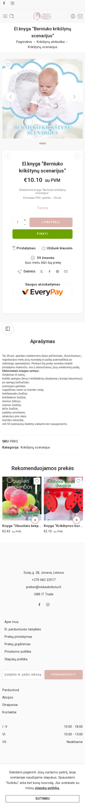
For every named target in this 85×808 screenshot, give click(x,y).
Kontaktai (9, 712)
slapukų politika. (47, 788)
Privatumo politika (18, 652)
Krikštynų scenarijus (42, 47)
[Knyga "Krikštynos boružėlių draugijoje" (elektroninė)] (63, 498)
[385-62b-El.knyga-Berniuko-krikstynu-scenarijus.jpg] (42, 98)
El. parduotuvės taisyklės (23, 629)
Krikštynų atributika (51, 42)
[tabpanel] (42, 100)
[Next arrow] (74, 97)
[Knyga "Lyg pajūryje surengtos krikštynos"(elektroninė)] (8, 156)
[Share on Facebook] (49, 271)
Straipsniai (10, 705)
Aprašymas (42, 341)
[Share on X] (41, 271)
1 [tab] (42, 147)
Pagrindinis (24, 42)
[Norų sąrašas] (8, 64)
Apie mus (12, 622)
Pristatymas (26, 248)
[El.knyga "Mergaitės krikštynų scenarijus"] (77, 156)
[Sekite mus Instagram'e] (12, 3)
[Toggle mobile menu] (5, 16)
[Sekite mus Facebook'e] (4, 3)
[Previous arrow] (11, 97)
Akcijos (7, 697)
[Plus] (24, 220)
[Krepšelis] (80, 16)
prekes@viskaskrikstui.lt (43, 587)
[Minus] (24, 224)
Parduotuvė (10, 690)
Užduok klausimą (60, 248)
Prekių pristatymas (18, 637)
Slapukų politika (16, 659)
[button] (35, 520)
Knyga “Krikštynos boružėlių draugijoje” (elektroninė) (63, 526)
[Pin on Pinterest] (57, 271)
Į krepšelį (51, 222)
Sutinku (42, 799)
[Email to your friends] (66, 271)
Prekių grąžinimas (18, 644)
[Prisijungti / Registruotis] (73, 16)
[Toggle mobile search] (11, 16)
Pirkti (42, 233)
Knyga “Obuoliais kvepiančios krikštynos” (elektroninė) (21, 526)
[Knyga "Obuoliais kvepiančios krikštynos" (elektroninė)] (21, 498)
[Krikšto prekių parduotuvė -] (43, 16)
